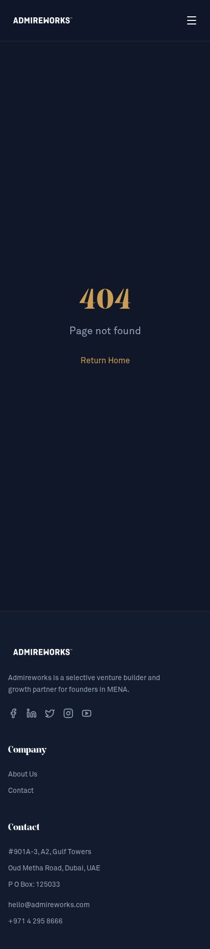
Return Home (105, 361)
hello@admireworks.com (49, 905)
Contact (21, 790)
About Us (22, 774)
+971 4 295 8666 (35, 921)
